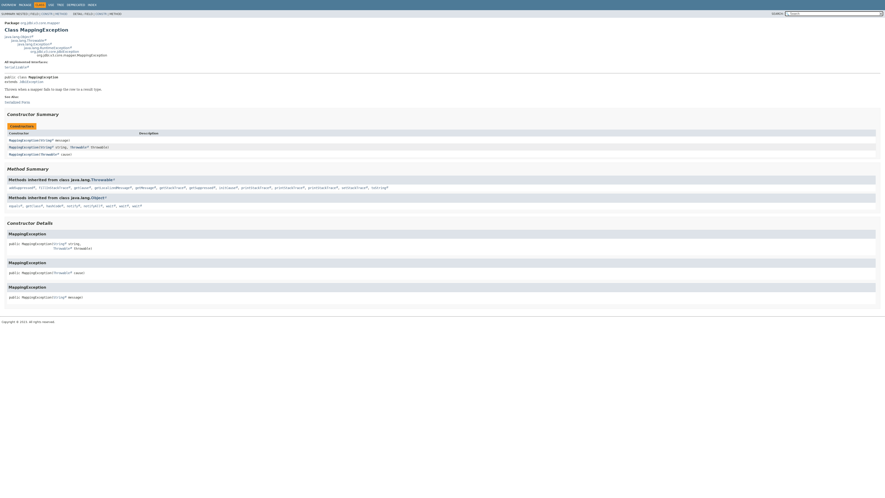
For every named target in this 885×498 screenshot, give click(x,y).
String (45, 140)
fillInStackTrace (53, 188)
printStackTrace (255, 188)
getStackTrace (171, 188)
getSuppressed (201, 188)
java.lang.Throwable (27, 40)
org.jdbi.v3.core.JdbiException (54, 51)
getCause (81, 188)
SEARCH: (778, 13)
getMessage (144, 188)
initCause (227, 188)
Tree (60, 5)
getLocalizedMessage (112, 188)
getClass (33, 206)
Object (97, 198)
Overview (8, 5)
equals (14, 206)
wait (109, 206)
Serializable (16, 67)
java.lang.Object (18, 37)
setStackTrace (354, 188)
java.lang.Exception (34, 44)
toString (378, 188)
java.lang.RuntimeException (47, 48)
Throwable (78, 147)
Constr (47, 14)
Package (25, 5)
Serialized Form (17, 102)
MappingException (23, 140)
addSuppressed (21, 188)
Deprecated (76, 5)
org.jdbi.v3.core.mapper (40, 23)
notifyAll (92, 206)
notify (72, 206)
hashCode (53, 206)
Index (92, 5)
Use (51, 5)
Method (61, 14)
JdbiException (31, 82)
